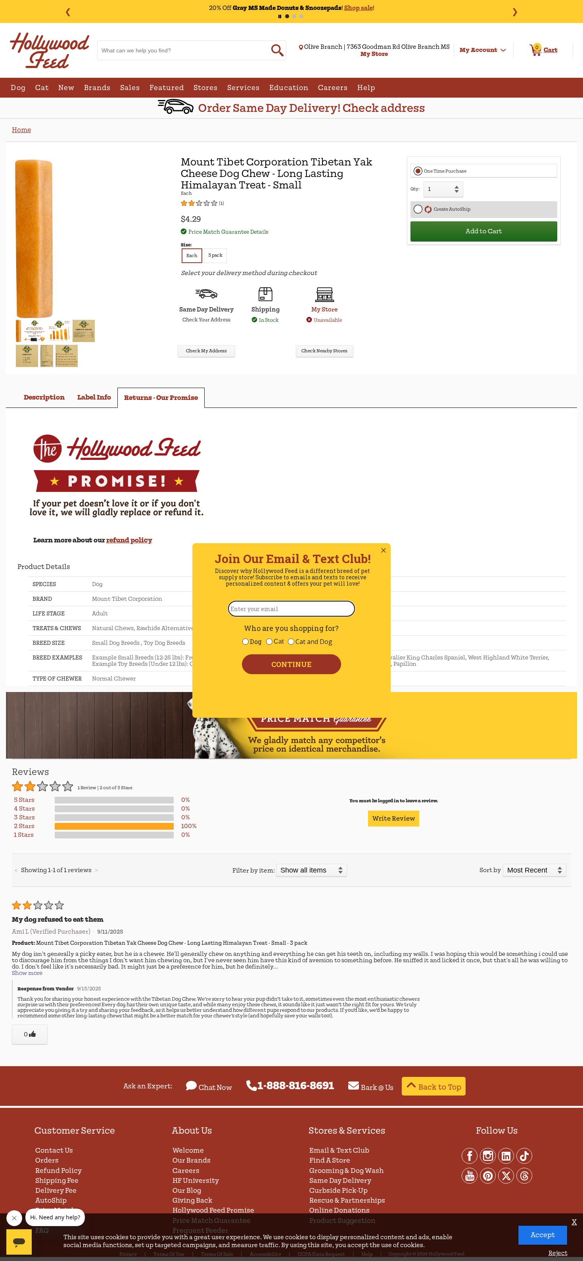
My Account (478, 50)
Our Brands (192, 1160)
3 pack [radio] (215, 255)
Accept (543, 1235)
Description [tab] (44, 397)
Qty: (415, 189)
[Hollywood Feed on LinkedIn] (506, 1155)
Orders (47, 1160)
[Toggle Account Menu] (503, 50)
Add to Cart (484, 231)
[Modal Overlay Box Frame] (291, 630)
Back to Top (439, 1087)
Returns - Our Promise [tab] (161, 398)
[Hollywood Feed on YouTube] (470, 1175)
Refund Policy (58, 1170)
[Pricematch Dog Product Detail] (291, 757)
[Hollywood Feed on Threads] (524, 1175)
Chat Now (215, 1088)
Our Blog (187, 1190)
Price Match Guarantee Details (228, 232)
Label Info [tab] (94, 397)
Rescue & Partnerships (347, 1200)
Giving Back (193, 1200)
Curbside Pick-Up (338, 1190)
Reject (558, 1253)
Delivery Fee (56, 1190)
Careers (186, 1170)
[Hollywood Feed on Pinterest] (488, 1175)
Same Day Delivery (340, 1180)
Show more (27, 973)
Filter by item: (253, 870)
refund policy (129, 540)
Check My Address (206, 351)
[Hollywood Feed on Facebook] (470, 1155)
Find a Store (329, 1160)
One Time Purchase (445, 171)
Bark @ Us (377, 1088)
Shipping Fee (57, 1180)
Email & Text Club (339, 1150)
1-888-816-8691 (296, 1086)
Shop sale (358, 8)
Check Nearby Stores (324, 351)
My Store (324, 309)
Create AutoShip (451, 209)
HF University (196, 1180)
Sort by (490, 870)
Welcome (188, 1150)
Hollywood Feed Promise (213, 1210)
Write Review (393, 818)
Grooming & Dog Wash (346, 1170)
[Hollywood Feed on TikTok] (524, 1155)
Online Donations (339, 1210)
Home (21, 130)
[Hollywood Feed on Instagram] (488, 1155)
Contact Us (54, 1150)
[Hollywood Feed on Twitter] (506, 1175)
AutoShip (51, 1200)
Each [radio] (192, 255)
